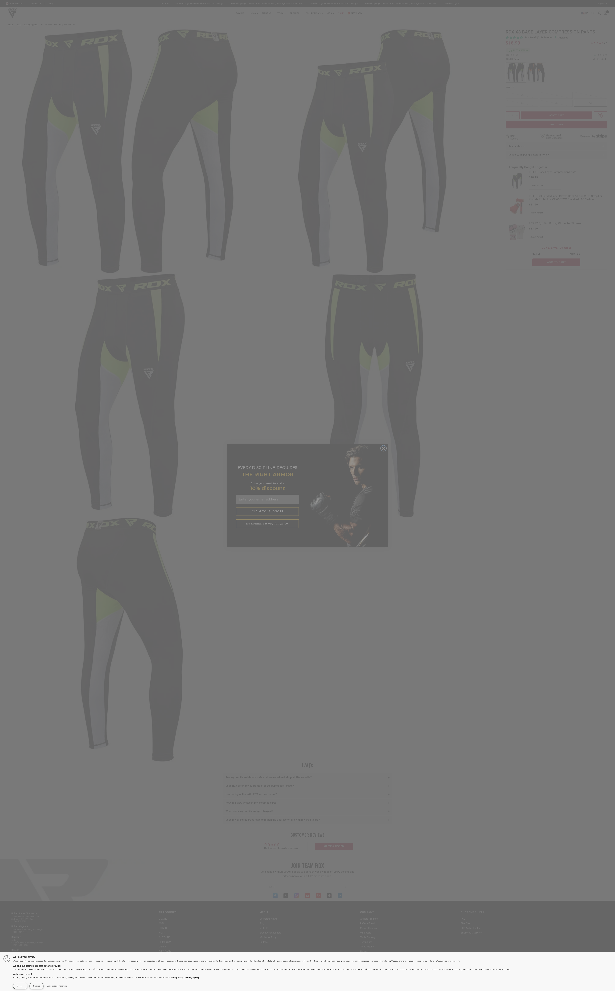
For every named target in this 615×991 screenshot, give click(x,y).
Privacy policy (177, 977)
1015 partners (30, 961)
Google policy (193, 977)
